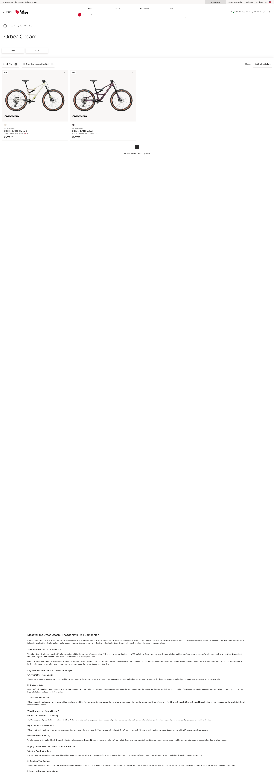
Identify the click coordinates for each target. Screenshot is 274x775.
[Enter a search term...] (79, 15)
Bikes (13, 51)
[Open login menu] (265, 12)
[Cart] (270, 12)
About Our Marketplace (235, 2)
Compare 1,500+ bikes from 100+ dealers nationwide (20, 2)
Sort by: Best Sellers (262, 64)
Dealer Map (249, 2)
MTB (37, 51)
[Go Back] (5, 26)
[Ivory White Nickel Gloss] (5, 125)
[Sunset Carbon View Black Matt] (73, 125)
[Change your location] (270, 2)
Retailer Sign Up (261, 2)
